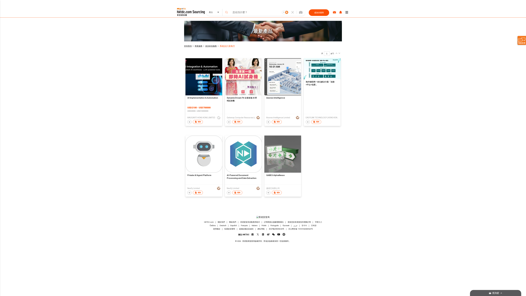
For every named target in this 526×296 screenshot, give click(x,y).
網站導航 (261, 229)
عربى (295, 225)
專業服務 (198, 46)
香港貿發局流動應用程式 (250, 222)
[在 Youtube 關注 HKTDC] (278, 234)
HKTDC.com (209, 222)
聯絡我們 (232, 222)
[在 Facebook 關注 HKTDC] (252, 234)
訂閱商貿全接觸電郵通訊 (274, 222)
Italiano (255, 225)
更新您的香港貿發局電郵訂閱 (299, 222)
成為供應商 (319, 13)
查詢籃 (495, 293)
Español (233, 225)
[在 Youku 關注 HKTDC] (284, 234)
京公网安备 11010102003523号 (300, 229)
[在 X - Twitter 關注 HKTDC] (258, 234)
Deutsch (223, 225)
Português (275, 225)
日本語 (313, 225)
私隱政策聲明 (229, 229)
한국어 (304, 225)
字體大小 (318, 222)
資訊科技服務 (211, 46)
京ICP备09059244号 (276, 229)
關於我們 (221, 222)
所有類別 (188, 46)
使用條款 (216, 229)
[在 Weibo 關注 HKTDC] (268, 234)
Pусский (286, 225)
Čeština (213, 225)
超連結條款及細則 (246, 229)
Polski (264, 225)
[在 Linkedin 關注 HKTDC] (263, 234)
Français (244, 225)
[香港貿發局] (263, 217)
